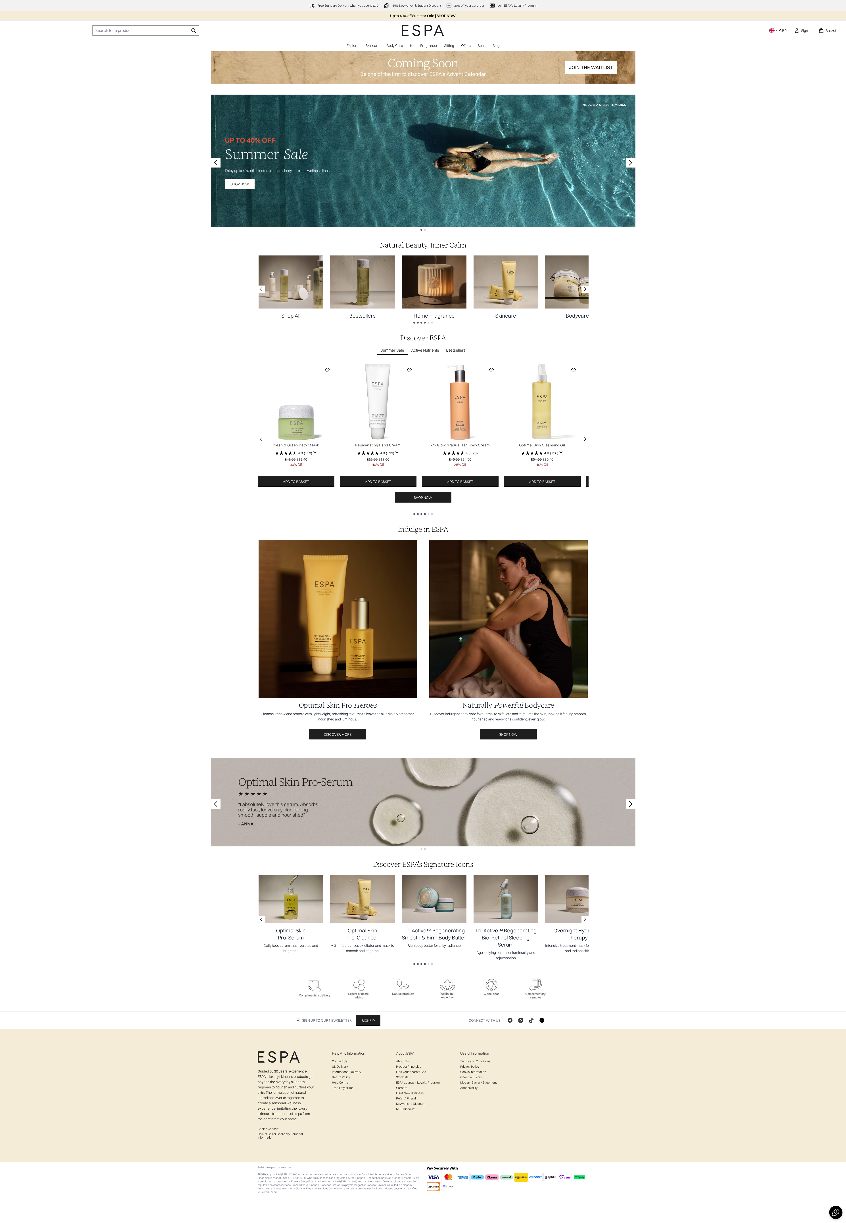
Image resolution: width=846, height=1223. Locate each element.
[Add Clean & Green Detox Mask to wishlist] (327, 370)
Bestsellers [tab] (456, 350)
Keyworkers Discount (410, 1104)
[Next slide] (630, 163)
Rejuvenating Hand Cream (378, 445)
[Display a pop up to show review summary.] (315, 452)
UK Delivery (340, 1067)
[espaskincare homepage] (423, 30)
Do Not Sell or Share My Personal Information (280, 1135)
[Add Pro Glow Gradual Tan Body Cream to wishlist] (491, 370)
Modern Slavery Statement (478, 1082)
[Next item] (585, 439)
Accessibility (469, 1088)
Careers (401, 1088)
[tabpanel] (423, 439)
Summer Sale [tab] (392, 350)
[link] (802, 30)
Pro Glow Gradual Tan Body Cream (460, 445)
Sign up (368, 1020)
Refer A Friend (406, 1098)
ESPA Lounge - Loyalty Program (418, 1082)
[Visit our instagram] (520, 1020)
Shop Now (240, 184)
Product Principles (408, 1067)
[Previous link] (261, 289)
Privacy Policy (469, 1067)
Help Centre (340, 1082)
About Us (402, 1061)
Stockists (402, 1077)
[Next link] (585, 289)
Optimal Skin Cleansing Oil (542, 445)
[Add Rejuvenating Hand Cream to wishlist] (409, 370)
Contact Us (339, 1061)
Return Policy (341, 1077)
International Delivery (346, 1072)
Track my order (342, 1088)
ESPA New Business (410, 1093)
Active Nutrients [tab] (425, 350)
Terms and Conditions (475, 1061)
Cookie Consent (268, 1129)
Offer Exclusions (471, 1077)
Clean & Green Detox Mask (296, 445)
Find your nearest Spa (411, 1072)
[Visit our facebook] (510, 1020)
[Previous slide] (216, 163)
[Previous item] (261, 439)
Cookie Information (473, 1072)
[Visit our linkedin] (542, 1020)
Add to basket (296, 481)
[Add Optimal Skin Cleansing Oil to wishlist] (573, 370)
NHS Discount (405, 1109)
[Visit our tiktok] (531, 1020)
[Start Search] (193, 30)
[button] (836, 1212)
